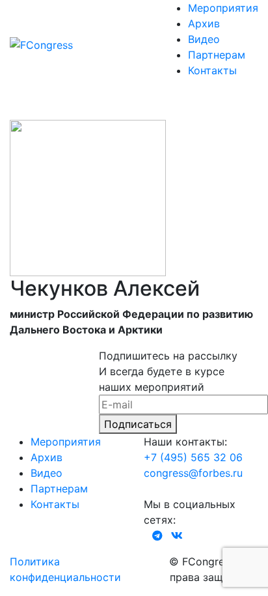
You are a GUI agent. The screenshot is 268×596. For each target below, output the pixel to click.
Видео (204, 39)
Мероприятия (223, 7)
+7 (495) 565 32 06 (193, 457)
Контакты (212, 70)
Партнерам (216, 54)
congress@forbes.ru (193, 472)
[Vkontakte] (177, 535)
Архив (204, 23)
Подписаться (138, 424)
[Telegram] (157, 535)
